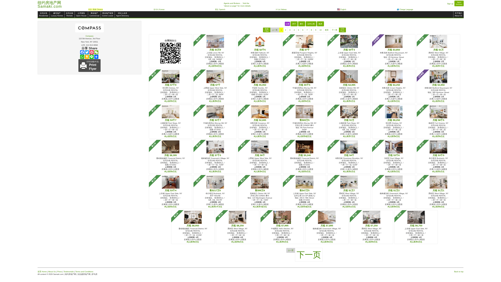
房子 (294, 24)
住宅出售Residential (43, 14)
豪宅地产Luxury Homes (57, 14)
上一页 (275, 30)
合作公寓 (311, 24)
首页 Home (42, 272)
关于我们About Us (458, 14)
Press (59, 272)
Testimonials (69, 272)
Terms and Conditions (84, 272)
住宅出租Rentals (69, 14)
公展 (287, 24)
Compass (89, 36)
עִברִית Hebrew (281, 9)
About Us (52, 272)
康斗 (301, 24)
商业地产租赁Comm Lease (107, 14)
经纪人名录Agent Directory (122, 14)
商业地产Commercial (94, 14)
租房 (320, 24)
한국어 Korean (159, 9)
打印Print (342, 30)
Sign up (450, 4)
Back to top (458, 272)
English (343, 9)
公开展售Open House (81, 14)
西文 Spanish (220, 9)
